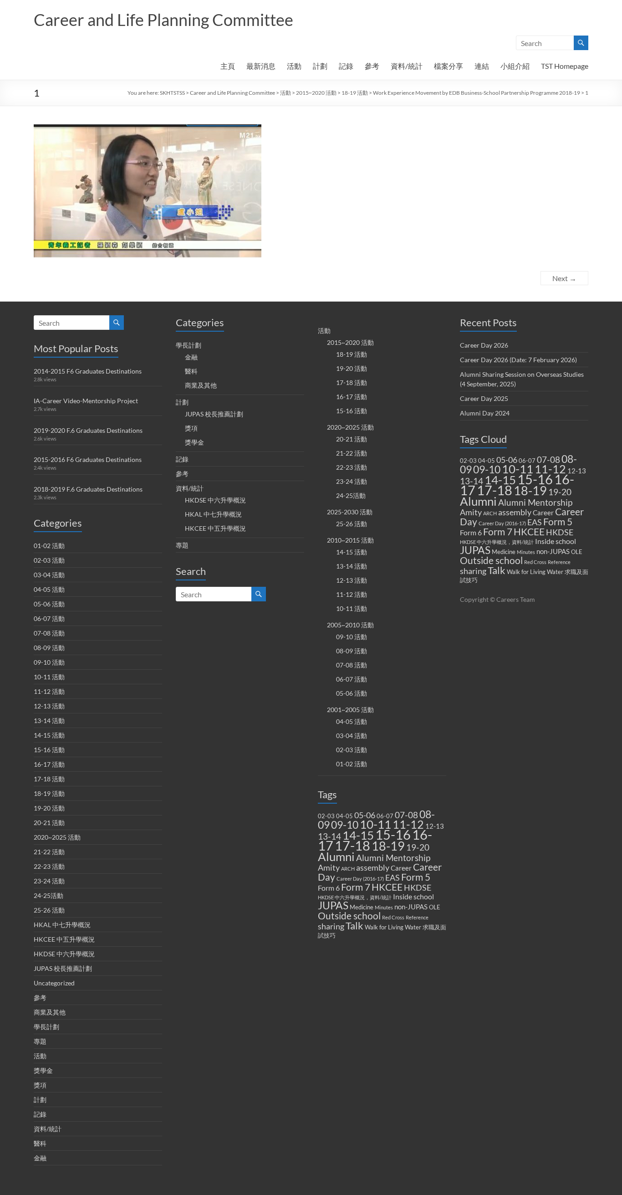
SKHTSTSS (172, 92)
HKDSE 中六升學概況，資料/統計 (355, 897)
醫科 (40, 1143)
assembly (372, 867)
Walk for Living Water (393, 927)
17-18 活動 (49, 779)
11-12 (408, 824)
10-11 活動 (49, 677)
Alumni (336, 856)
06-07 (385, 816)
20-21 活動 (49, 822)
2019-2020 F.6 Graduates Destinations (88, 430)
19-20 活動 (49, 808)
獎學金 (43, 1070)
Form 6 (329, 887)
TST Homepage (564, 66)
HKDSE (417, 887)
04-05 (344, 816)
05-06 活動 (49, 604)
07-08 (406, 815)
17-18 (352, 845)
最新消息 (260, 66)
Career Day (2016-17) (360, 879)
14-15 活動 (49, 735)
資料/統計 (407, 66)
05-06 (364, 815)
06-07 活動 (49, 618)
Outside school (349, 915)
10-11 (375, 824)
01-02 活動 (49, 545)
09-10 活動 (49, 662)
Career (401, 868)
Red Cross (393, 917)
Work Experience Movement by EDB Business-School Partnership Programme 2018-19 (476, 92)
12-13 (434, 826)
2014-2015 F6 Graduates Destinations (88, 371)
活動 (294, 66)
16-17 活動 (49, 764)
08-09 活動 (49, 647)
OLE (434, 907)
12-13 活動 (49, 706)
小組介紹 (515, 66)
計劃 (320, 66)
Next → (564, 278)
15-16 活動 (49, 750)
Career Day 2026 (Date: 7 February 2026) (518, 360)
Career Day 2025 (484, 398)
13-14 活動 (49, 720)
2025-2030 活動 (349, 512)
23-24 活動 (49, 881)
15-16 (393, 834)
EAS (392, 877)
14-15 (358, 835)
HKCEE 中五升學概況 (64, 939)
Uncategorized (54, 983)
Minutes (384, 907)
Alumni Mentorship (393, 857)
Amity (329, 867)
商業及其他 (50, 1012)
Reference (417, 917)
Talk (354, 926)
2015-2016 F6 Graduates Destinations (88, 459)
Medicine (361, 907)
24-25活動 (48, 895)
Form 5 (415, 877)
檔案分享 (448, 66)
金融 (40, 1158)
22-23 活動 (49, 866)
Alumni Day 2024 (485, 413)
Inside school (413, 896)
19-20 (417, 847)
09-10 (344, 825)
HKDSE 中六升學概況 (64, 954)
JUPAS (333, 905)
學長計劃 (46, 1027)
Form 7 (355, 887)
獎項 (40, 1085)
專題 (40, 1041)
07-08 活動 (49, 633)
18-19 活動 (355, 92)
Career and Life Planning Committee (163, 20)
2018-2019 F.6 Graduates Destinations (88, 489)
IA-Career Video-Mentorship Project (86, 401)
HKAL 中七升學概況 (62, 924)
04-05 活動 (49, 589)
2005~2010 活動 (350, 625)
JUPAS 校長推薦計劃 (63, 968)
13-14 (329, 836)
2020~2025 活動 (57, 837)
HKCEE (387, 887)
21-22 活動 (49, 852)
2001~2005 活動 (350, 709)
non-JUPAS (411, 907)
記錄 (346, 66)
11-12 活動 (49, 691)
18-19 (388, 845)
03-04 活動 (49, 575)
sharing (331, 926)
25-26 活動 (49, 910)
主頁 (227, 66)
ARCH (348, 869)
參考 (372, 66)
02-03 (326, 816)
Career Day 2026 (484, 345)
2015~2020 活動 (316, 92)
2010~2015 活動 (350, 540)
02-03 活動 (49, 560)
